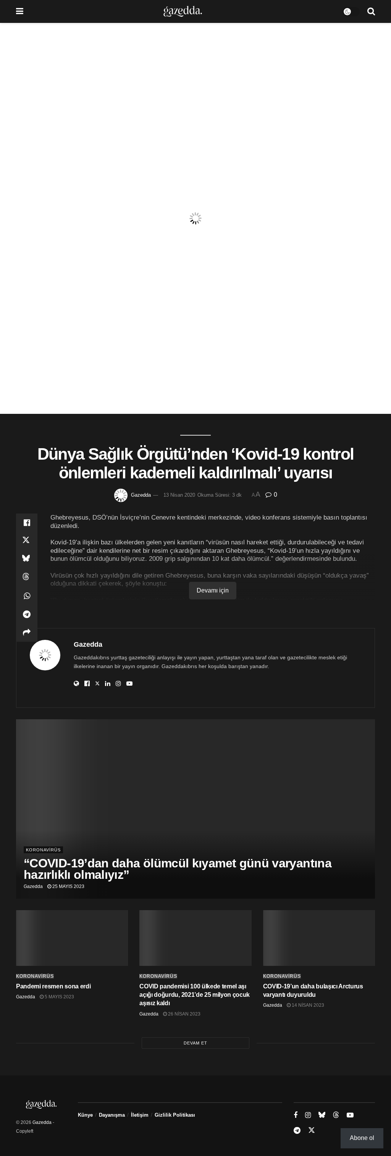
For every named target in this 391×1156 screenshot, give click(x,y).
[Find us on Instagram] (308, 1115)
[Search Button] (371, 11)
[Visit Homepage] (182, 11)
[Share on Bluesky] (26, 559)
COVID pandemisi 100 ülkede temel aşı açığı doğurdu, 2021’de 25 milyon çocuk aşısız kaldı (194, 995)
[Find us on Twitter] (311, 1130)
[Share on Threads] (26, 577)
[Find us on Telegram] (297, 1130)
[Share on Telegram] (26, 614)
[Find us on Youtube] (350, 1115)
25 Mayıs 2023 (67, 886)
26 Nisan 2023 (183, 1014)
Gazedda (141, 495)
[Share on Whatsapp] (26, 596)
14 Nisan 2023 (307, 1005)
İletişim (140, 1115)
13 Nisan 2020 (179, 495)
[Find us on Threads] (336, 1115)
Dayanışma (112, 1115)
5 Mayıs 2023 (59, 996)
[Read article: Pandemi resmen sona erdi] (72, 938)
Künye (85, 1115)
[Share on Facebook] (26, 522)
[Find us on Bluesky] (321, 1115)
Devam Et (195, 1043)
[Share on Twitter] (26, 541)
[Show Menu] (19, 11)
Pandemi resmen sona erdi (53, 986)
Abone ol (362, 1138)
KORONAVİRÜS (43, 850)
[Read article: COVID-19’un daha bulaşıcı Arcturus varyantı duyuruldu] (319, 938)
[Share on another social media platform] (26, 632)
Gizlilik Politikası (175, 1115)
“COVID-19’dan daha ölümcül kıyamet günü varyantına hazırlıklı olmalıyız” (177, 869)
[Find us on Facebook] (295, 1115)
